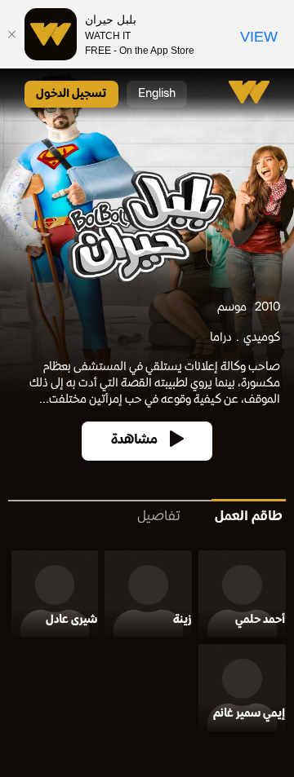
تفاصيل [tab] (158, 517)
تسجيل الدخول (71, 94)
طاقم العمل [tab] (249, 517)
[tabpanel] (147, 644)
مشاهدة (134, 440)
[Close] (12, 34)
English (157, 94)
